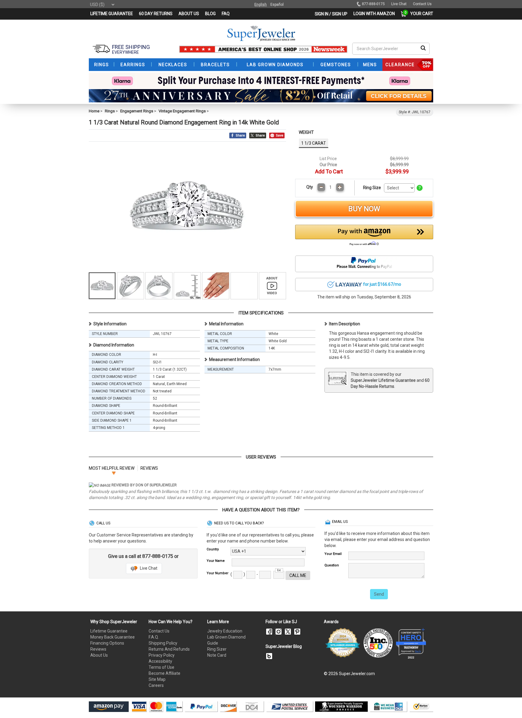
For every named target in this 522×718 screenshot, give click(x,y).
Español (277, 4)
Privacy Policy (162, 655)
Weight (306, 132)
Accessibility (160, 661)
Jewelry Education (224, 631)
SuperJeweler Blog (284, 646)
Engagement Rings (136, 111)
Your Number (217, 573)
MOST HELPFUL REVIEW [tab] (111, 468)
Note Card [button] (216, 655)
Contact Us (159, 631)
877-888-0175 (373, 4)
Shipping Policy (163, 643)
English (260, 4)
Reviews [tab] (149, 468)
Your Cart (420, 13)
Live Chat (148, 568)
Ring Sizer (217, 649)
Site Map (157, 679)
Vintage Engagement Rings (182, 111)
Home (94, 111)
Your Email (333, 554)
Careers (156, 685)
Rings (110, 111)
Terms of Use (161, 667)
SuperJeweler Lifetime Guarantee (383, 380)
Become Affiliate (164, 673)
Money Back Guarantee (112, 637)
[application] (508, 703)
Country (213, 549)
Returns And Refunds (169, 649)
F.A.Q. (154, 637)
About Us (99, 655)
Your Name (216, 561)
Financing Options (107, 643)
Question (331, 565)
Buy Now (364, 208)
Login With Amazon (374, 13)
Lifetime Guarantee (108, 631)
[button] (364, 237)
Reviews (98, 649)
